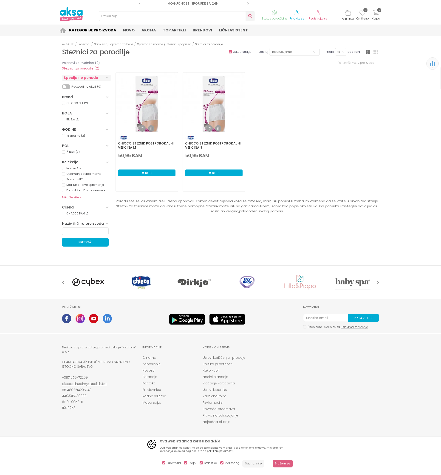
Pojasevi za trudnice (81, 63)
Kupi (148, 173)
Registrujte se (318, 18)
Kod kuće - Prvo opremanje (85, 185)
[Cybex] (88, 282)
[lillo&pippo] (300, 282)
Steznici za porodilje (80, 68)
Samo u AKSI (75, 179)
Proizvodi (84, 44)
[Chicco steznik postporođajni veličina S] (214, 103)
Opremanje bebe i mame (83, 174)
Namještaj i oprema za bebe (113, 44)
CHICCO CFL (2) (77, 103)
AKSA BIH (68, 44)
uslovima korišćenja (354, 327)
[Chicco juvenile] (141, 282)
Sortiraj (263, 52)
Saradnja (149, 377)
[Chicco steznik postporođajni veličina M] (147, 103)
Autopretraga (242, 52)
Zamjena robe (214, 396)
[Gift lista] (348, 14)
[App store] (227, 319)
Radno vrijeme (154, 396)
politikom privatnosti (220, 451)
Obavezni (174, 463)
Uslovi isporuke (215, 389)
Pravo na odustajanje (220, 415)
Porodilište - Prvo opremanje (85, 190)
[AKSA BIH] (71, 14)
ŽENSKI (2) (73, 152)
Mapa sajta (151, 402)
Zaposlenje (151, 364)
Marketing (232, 463)
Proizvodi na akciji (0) (86, 87)
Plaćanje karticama (219, 383)
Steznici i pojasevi (179, 44)
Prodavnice (151, 389)
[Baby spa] (352, 282)
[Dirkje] (194, 282)
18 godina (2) (75, 136)
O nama (149, 357)
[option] (193, 3)
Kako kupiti (211, 370)
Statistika (210, 463)
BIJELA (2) (72, 119)
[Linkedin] (107, 318)
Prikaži (329, 52)
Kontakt (148, 383)
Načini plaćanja (215, 377)
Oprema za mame (150, 44)
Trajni (192, 463)
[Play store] (187, 319)
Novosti (148, 370)
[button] (177, 16)
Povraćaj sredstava (219, 409)
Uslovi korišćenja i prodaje (224, 357)
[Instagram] (80, 318)
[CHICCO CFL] (124, 137)
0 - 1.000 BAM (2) (78, 213)
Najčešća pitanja (216, 421)
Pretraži (85, 242)
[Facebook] (66, 318)
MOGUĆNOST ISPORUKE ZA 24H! (193, 3)
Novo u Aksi (74, 168)
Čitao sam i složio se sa (338, 327)
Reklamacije (213, 402)
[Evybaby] (247, 282)
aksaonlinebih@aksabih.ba (84, 383)
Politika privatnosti (217, 364)
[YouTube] (93, 318)
